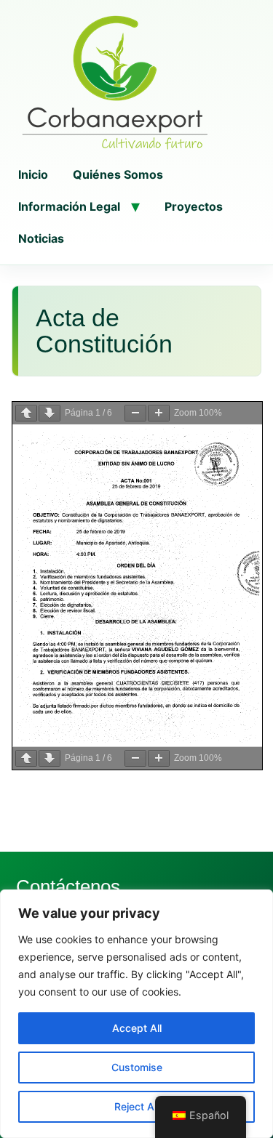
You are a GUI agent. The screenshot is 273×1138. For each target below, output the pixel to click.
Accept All (137, 1028)
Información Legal (69, 206)
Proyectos (194, 206)
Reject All (136, 1106)
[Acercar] (159, 413)
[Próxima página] (49, 413)
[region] (136, 1013)
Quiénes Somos (118, 174)
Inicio (33, 174)
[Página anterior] (26, 413)
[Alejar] (135, 413)
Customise (136, 1067)
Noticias (41, 238)
